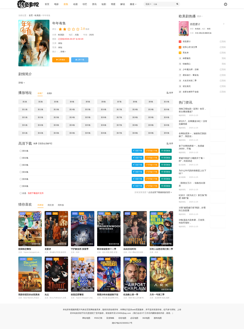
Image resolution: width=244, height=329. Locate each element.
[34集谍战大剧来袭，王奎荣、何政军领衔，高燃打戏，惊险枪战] (218, 223)
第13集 (56, 109)
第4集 (72, 102)
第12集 (40, 109)
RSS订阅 (98, 318)
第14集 (72, 109)
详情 (62, 52)
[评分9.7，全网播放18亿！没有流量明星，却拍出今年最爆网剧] (218, 124)
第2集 (40, 102)
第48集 (135, 133)
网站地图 (86, 318)
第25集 (88, 117)
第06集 (25, 186)
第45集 (88, 133)
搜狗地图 (158, 318)
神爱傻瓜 (203, 58)
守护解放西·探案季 (80, 249)
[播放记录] (225, 4)
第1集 (25, 102)
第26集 (103, 117)
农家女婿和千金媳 (202, 92)
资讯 (94, 4)
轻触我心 (203, 64)
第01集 (25, 151)
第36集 (103, 125)
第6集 (103, 102)
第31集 (25, 125)
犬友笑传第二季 (203, 80)
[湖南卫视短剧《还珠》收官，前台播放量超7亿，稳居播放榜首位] (218, 112)
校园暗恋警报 (24, 249)
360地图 (146, 318)
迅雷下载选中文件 (36, 193)
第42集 (40, 133)
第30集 (166, 117)
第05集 (25, 179)
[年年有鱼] (33, 43)
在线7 (40, 93)
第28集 (135, 117)
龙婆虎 (48, 249)
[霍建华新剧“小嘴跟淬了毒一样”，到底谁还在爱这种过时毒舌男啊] (218, 161)
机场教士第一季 (130, 294)
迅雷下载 (138, 151)
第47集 (119, 133)
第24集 (72, 117)
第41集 (25, 133)
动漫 (75, 4)
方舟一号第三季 (157, 294)
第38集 (135, 125)
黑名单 (203, 52)
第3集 (56, 102)
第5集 (88, 102)
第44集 (72, 133)
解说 (122, 4)
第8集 (135, 102)
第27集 (119, 117)
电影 (56, 4)
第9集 (151, 102)
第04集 (25, 172)
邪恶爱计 (195, 24)
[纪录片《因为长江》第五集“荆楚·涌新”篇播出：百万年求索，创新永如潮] (218, 198)
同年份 (61, 205)
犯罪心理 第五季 (203, 47)
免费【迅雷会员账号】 (43, 143)
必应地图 (134, 318)
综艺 (85, 4)
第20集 (166, 109)
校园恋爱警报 (77, 294)
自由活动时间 (129, 249)
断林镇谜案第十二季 (106, 249)
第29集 (151, 117)
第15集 (88, 109)
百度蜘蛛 (110, 318)
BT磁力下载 (152, 151)
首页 (47, 4)
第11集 (25, 109)
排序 (171, 93)
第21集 (25, 117)
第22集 (40, 117)
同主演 (51, 205)
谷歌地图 (122, 318)
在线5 (49, 93)
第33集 (56, 125)
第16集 (103, 109)
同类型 (40, 205)
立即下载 (80, 60)
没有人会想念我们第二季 (161, 249)
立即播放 (61, 60)
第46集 (103, 133)
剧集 (66, 4)
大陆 (77, 35)
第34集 (72, 125)
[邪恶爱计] (184, 28)
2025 (91, 35)
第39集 (151, 125)
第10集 (166, 102)
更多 (199, 16)
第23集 (56, 117)
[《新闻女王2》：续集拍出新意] (218, 186)
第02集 (25, 158)
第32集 (40, 125)
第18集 (135, 109)
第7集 (119, 102)
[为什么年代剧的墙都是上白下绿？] (218, 173)
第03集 (25, 165)
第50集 (166, 133)
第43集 (56, 133)
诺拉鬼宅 (203, 86)
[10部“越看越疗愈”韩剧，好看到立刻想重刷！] (218, 211)
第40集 (166, 125)
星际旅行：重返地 (203, 75)
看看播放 (166, 151)
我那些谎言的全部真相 (29, 294)
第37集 (119, 125)
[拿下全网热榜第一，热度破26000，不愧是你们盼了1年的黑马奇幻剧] (218, 149)
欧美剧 (38, 15)
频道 (132, 4)
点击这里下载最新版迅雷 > (160, 192)
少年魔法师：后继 (203, 69)
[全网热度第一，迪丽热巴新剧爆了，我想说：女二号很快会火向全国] (218, 136)
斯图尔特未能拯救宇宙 (107, 294)
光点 (47, 294)
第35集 (88, 125)
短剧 (104, 4)
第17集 (119, 109)
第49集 (151, 133)
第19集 (151, 109)
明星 (113, 4)
